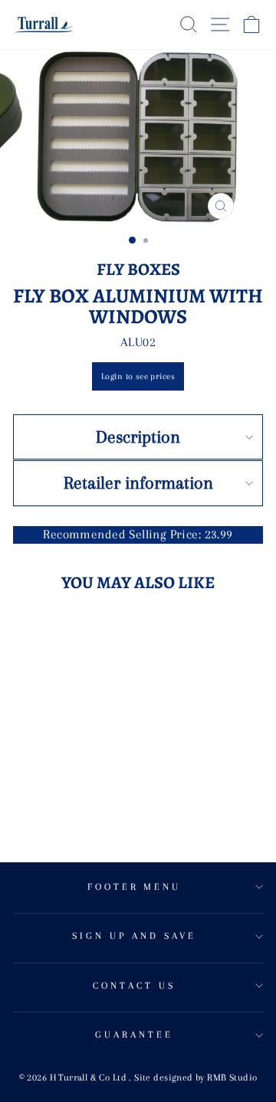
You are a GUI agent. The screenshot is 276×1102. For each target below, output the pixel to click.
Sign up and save (134, 935)
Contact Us (134, 985)
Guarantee (134, 1034)
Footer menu (134, 886)
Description (138, 436)
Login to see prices (138, 376)
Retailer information (138, 482)
